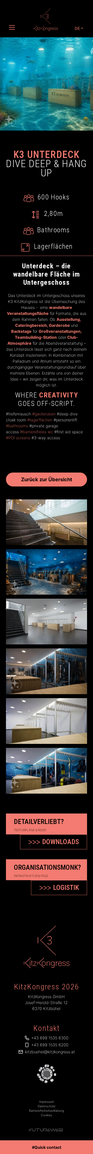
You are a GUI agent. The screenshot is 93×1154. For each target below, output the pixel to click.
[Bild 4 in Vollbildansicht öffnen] (46, 671)
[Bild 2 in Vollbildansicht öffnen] (46, 572)
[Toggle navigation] (12, 27)
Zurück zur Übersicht (46, 479)
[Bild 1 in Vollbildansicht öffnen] (46, 522)
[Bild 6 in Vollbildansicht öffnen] (46, 771)
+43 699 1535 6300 (49, 1037)
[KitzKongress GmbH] (46, 947)
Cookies (46, 1115)
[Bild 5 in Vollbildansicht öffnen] (46, 721)
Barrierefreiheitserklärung (46, 1110)
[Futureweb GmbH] (46, 1129)
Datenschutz (46, 1106)
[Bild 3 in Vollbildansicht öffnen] (46, 621)
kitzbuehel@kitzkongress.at (50, 1051)
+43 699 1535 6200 (49, 1044)
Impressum (46, 1102)
